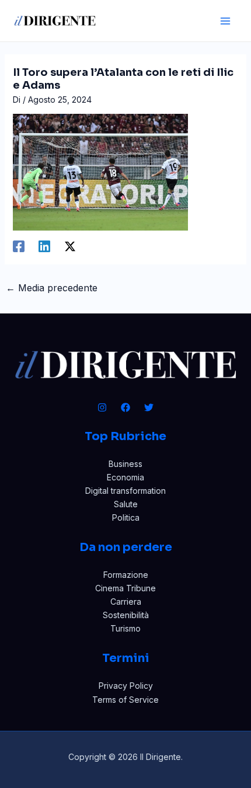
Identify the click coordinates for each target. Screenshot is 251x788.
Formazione (125, 575)
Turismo (125, 628)
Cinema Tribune (125, 588)
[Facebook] (19, 246)
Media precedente (51, 288)
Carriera (125, 601)
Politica (126, 517)
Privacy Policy (126, 686)
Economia (125, 477)
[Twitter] (149, 407)
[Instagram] (102, 407)
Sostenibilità (126, 615)
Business (125, 464)
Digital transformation (125, 491)
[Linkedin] (44, 246)
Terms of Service (125, 700)
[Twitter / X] (70, 246)
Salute (126, 504)
